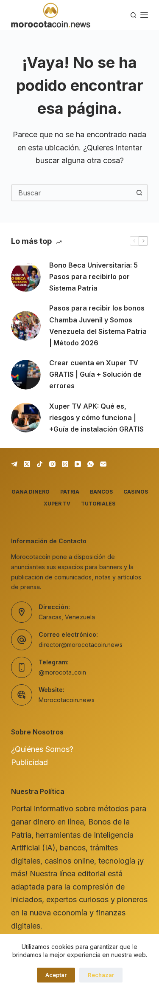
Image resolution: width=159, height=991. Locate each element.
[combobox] (72, 192)
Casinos (135, 491)
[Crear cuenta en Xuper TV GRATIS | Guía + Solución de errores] (26, 375)
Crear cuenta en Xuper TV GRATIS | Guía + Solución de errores (95, 374)
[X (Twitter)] (27, 464)
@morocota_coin (62, 672)
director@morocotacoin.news (81, 644)
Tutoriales (98, 503)
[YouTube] (78, 464)
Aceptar (56, 974)
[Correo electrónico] (103, 464)
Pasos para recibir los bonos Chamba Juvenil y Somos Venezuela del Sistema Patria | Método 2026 (98, 325)
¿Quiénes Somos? (42, 749)
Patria (69, 491)
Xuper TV (57, 503)
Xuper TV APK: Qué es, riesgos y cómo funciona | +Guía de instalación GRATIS (96, 417)
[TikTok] (39, 464)
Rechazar (101, 974)
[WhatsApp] (90, 464)
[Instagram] (52, 464)
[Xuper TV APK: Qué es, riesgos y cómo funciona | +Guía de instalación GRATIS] (26, 417)
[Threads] (65, 464)
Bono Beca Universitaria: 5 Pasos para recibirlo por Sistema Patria (93, 276)
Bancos (101, 491)
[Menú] (144, 15)
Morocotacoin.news (67, 699)
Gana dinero (30, 491)
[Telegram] (14, 464)
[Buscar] (133, 15)
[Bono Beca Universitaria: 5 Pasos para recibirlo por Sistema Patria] (26, 277)
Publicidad (29, 762)
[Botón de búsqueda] (139, 192)
